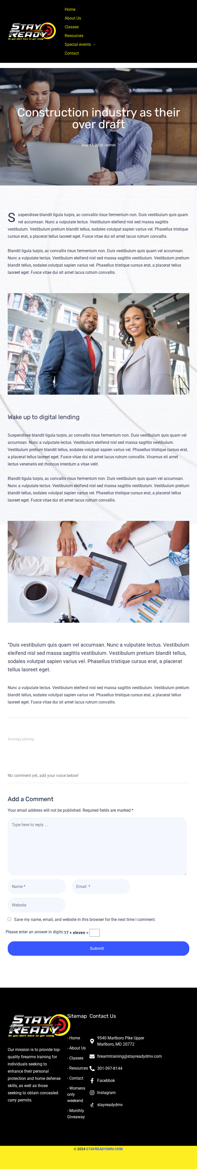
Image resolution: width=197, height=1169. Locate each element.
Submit (97, 948)
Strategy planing (21, 739)
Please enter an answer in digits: (35, 931)
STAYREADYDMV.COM (104, 1149)
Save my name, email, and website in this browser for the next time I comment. (85, 919)
